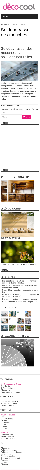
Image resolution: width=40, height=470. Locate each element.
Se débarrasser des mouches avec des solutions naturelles (17, 52)
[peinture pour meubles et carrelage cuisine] (17, 202)
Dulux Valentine (7, 419)
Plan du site (5, 448)
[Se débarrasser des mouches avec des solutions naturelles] (19, 80)
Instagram (5, 462)
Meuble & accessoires (10, 401)
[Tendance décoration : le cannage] (17, 236)
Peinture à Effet (7, 435)
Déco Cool (6, 24)
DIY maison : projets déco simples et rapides (19, 299)
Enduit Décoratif (7, 437)
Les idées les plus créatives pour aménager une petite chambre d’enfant (19, 282)
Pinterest (4, 464)
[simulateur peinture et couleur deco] (17, 366)
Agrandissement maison (10, 392)
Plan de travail (6, 390)
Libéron (4, 429)
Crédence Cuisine (8, 388)
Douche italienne (8, 386)
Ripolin (4, 427)
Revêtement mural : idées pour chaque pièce (19, 302)
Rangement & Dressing (10, 403)
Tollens (4, 421)
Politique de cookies (9, 450)
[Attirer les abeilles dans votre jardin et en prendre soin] (17, 262)
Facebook (5, 460)
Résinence (5, 423)
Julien (3, 425)
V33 (2, 417)
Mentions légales (8, 456)
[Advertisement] (20, 146)
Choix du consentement (10, 458)
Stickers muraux (7, 405)
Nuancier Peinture (8, 439)
